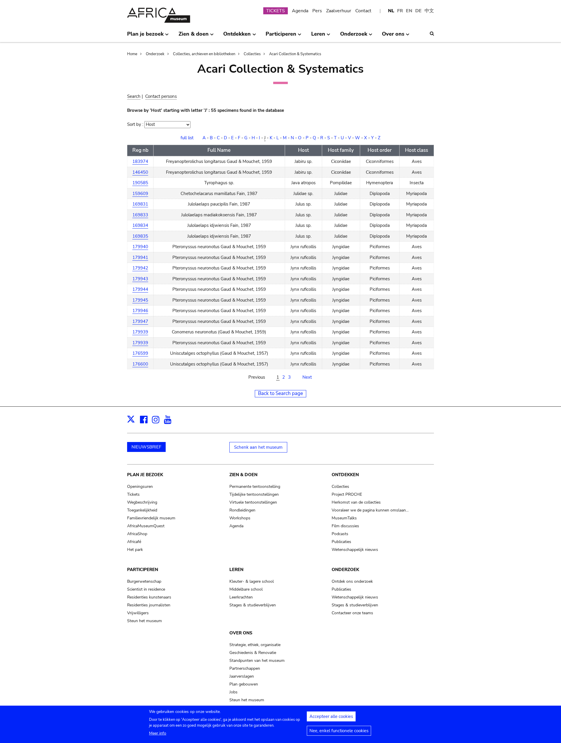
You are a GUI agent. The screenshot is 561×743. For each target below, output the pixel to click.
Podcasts (340, 534)
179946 (140, 311)
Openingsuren (140, 486)
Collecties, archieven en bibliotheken (204, 54)
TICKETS (275, 11)
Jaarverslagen (241, 676)
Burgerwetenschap (144, 581)
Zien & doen (243, 475)
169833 (140, 215)
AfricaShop (137, 534)
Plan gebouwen (243, 684)
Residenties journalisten (148, 605)
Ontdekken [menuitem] (237, 36)
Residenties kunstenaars (149, 597)
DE (418, 11)
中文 (429, 11)
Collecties (252, 54)
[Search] (432, 33)
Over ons (240, 633)
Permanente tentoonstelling (254, 486)
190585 (140, 183)
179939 (140, 332)
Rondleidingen (242, 510)
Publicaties (341, 541)
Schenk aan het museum (258, 447)
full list (187, 138)
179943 (140, 279)
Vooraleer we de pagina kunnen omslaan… (370, 510)
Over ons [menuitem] (393, 36)
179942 (140, 268)
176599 (140, 353)
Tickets (133, 494)
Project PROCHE (347, 494)
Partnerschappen (244, 668)
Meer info (157, 733)
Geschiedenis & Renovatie (252, 652)
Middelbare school (246, 589)
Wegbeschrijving (142, 502)
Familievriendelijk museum (151, 518)
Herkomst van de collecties (356, 502)
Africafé (134, 541)
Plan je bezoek (145, 475)
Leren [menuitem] (318, 36)
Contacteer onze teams (352, 613)
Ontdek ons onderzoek (352, 581)
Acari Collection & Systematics (295, 54)
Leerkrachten (241, 597)
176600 (140, 364)
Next (307, 377)
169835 (140, 236)
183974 (140, 161)
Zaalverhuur (338, 11)
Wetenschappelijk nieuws (355, 549)
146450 (140, 172)
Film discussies (345, 526)
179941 (140, 257)
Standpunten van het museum (257, 660)
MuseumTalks (344, 518)
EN (409, 11)
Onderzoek (155, 54)
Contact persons (161, 96)
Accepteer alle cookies (331, 716)
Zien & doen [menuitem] (194, 36)
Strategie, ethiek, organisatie (254, 645)
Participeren (142, 570)
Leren (236, 570)
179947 (140, 321)
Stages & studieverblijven (252, 605)
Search (134, 96)
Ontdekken (345, 475)
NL (391, 11)
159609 (140, 193)
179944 (140, 289)
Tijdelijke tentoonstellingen (254, 494)
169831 (140, 204)
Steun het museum (144, 621)
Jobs (233, 692)
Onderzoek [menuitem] (353, 36)
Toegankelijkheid (142, 510)
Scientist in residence (146, 589)
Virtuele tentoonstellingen (253, 502)
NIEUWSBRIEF (146, 447)
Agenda (300, 11)
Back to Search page (280, 393)
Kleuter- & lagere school (251, 581)
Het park (135, 549)
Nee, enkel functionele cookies (338, 731)
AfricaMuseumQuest (146, 526)
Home (132, 54)
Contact (363, 11)
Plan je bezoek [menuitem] (145, 36)
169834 (140, 225)
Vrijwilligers (138, 613)
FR (400, 11)
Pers (317, 11)
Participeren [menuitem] (281, 36)
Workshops (239, 518)
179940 (140, 247)
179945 (140, 300)
